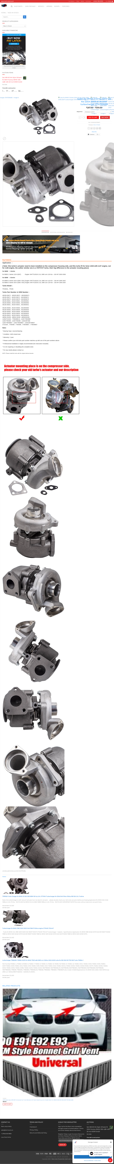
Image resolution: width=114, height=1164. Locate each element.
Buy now (105, 117)
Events (56, 6)
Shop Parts (18, 6)
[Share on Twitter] (91, 128)
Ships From (80, 111)
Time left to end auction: (9, 88)
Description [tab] (45, 232)
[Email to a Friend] (94, 128)
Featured (65, 6)
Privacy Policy (34, 1130)
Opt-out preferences (89, 1160)
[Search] (11, 6)
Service (41, 6)
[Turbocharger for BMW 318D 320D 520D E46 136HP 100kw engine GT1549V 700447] (16, 918)
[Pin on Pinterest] (97, 128)
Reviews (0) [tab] (69, 232)
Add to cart (92, 117)
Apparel (50, 6)
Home (3, 13)
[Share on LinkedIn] (100, 128)
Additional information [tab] (57, 232)
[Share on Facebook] (88, 128)
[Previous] (3, 228)
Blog (78, 1)
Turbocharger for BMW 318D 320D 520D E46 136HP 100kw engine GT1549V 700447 (28, 928)
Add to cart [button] (7, 1104)
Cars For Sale (30, 6)
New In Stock (13, 13)
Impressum (33, 1127)
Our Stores (71, 1)
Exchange (88, 1)
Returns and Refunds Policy (38, 1133)
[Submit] (24, 16)
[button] (111, 1142)
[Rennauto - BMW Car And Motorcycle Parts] (5, 5)
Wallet (82, 1)
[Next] (8, 137)
